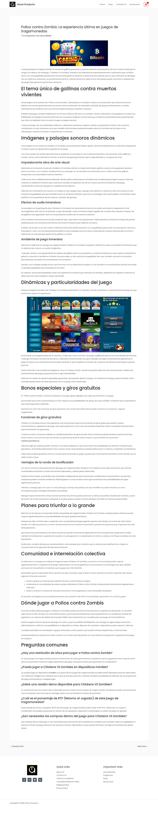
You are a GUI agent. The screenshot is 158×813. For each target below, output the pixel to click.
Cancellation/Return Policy (67, 781)
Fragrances (108, 775)
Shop (110, 4)
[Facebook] (24, 780)
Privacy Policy (62, 788)
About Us (60, 772)
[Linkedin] (40, 780)
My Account (135, 4)
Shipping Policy (62, 785)
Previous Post (17, 746)
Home (102, 4)
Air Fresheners (109, 772)
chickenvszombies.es (30, 441)
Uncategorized (28, 35)
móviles (52, 672)
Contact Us (121, 4)
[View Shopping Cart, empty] (146, 4)
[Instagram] (29, 780)
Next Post (143, 746)
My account (108, 781)
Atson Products (26, 4)
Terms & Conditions (64, 778)
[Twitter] (35, 780)
